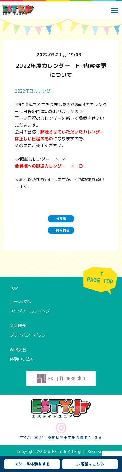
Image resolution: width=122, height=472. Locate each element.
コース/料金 (21, 301)
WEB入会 (18, 349)
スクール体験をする (32, 464)
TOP (14, 288)
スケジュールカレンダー (32, 311)
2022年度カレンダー (35, 91)
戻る (61, 218)
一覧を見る (61, 230)
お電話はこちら (90, 464)
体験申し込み (22, 359)
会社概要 (18, 325)
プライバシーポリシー (30, 335)
